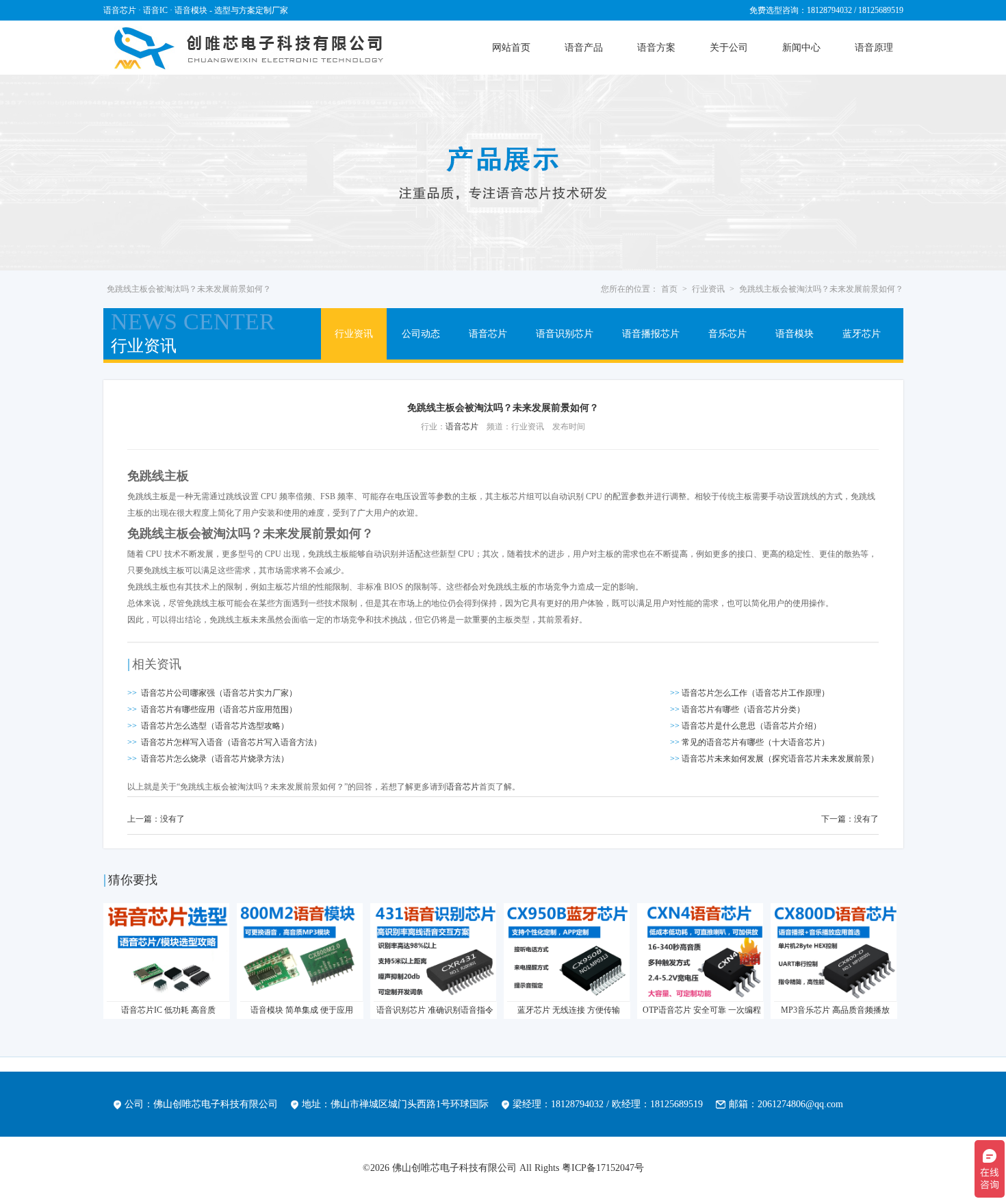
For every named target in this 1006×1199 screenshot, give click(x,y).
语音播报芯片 (651, 334)
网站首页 (511, 47)
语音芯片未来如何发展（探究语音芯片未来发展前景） (780, 758)
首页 (669, 289)
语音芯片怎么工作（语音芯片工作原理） (755, 693)
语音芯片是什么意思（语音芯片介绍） (751, 726)
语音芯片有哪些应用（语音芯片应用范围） (219, 709)
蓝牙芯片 (861, 334)
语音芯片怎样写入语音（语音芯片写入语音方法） (231, 742)
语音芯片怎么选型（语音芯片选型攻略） (215, 726)
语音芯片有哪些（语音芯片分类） (743, 709)
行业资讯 (708, 289)
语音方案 (656, 47)
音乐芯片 (727, 334)
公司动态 (421, 334)
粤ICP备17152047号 (603, 1168)
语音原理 (874, 47)
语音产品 (584, 47)
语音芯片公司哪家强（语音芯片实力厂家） (219, 693)
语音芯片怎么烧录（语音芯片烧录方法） (215, 758)
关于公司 (729, 47)
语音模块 (794, 334)
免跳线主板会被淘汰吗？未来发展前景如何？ (821, 289)
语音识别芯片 (564, 334)
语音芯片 (488, 334)
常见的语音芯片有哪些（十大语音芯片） (755, 742)
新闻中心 (801, 47)
